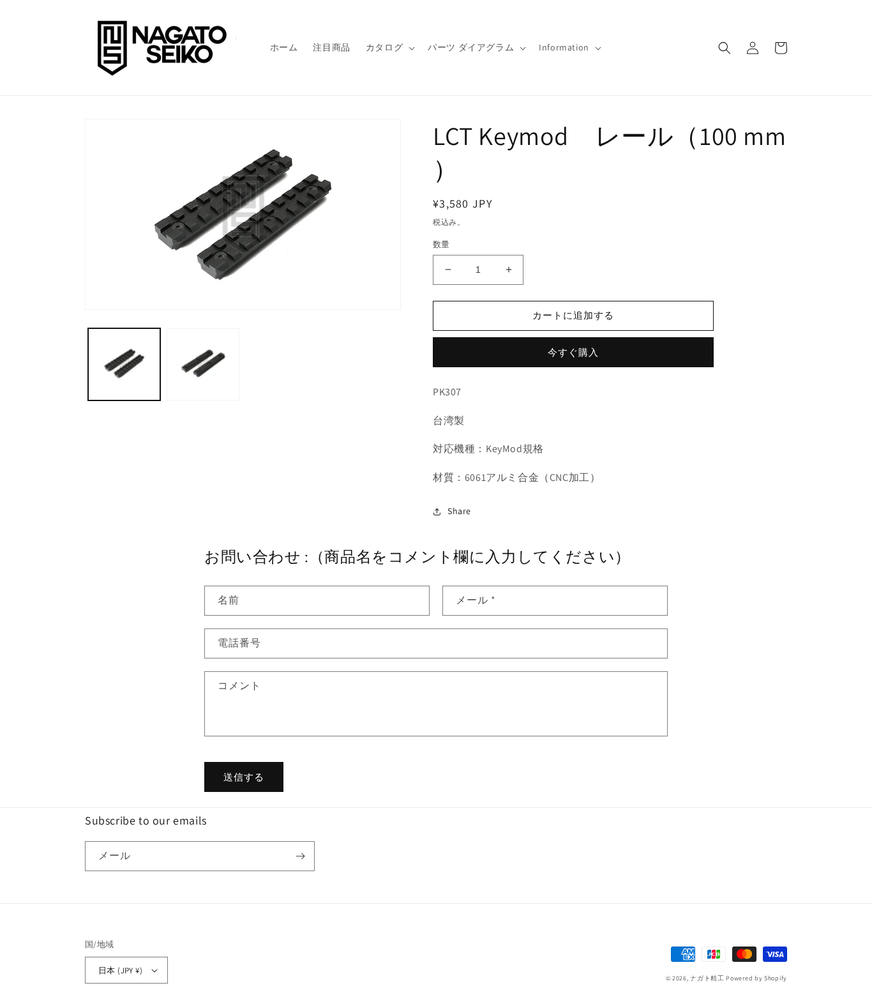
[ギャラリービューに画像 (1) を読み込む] (124, 364)
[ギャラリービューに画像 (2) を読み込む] (203, 364)
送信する (243, 777)
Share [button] (459, 511)
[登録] (300, 856)
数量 (441, 244)
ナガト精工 (707, 978)
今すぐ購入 (573, 352)
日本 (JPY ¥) (120, 970)
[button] (389, 47)
